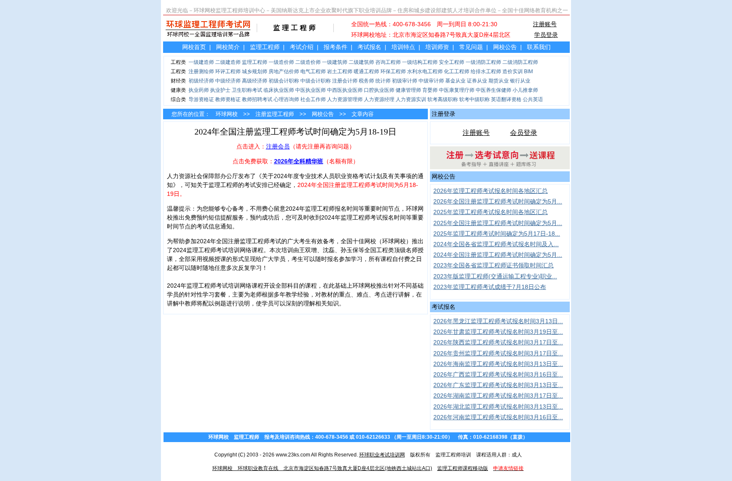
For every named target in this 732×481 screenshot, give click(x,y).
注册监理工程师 (274, 114)
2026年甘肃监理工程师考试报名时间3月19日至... (498, 331)
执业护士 (220, 90)
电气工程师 (313, 71)
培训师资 (437, 47)
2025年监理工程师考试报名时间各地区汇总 (490, 212)
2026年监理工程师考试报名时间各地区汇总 (490, 190)
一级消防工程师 (483, 62)
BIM (528, 71)
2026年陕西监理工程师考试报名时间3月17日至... (498, 342)
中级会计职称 (315, 81)
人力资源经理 (379, 99)
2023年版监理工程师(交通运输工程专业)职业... (495, 276)
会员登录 (523, 132)
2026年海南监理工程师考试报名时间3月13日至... (498, 363)
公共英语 (533, 99)
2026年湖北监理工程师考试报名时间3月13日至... (498, 406)
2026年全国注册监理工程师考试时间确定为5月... (497, 201)
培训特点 (403, 47)
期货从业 (498, 81)
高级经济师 (254, 81)
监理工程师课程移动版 (462, 468)
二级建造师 (228, 62)
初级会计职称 (284, 81)
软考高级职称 (442, 99)
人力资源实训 (411, 99)
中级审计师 (431, 81)
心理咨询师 (286, 99)
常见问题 (471, 47)
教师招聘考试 (257, 99)
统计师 (383, 81)
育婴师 (430, 90)
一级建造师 (201, 62)
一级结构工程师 (420, 62)
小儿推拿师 (525, 90)
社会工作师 (313, 99)
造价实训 (512, 71)
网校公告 (505, 47)
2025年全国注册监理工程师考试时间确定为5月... (497, 223)
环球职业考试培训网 (382, 455)
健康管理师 (408, 90)
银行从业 (520, 81)
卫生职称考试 (247, 90)
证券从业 (477, 81)
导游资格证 (201, 99)
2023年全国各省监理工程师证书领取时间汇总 (493, 265)
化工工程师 (456, 71)
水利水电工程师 (425, 71)
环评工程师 (228, 71)
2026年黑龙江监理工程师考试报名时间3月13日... (498, 321)
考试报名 (369, 47)
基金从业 (455, 81)
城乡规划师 (254, 71)
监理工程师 (265, 47)
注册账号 (545, 24)
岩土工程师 (339, 71)
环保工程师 (393, 71)
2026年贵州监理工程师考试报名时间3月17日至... (498, 353)
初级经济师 (201, 81)
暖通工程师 (366, 71)
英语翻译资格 (506, 99)
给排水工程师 (486, 71)
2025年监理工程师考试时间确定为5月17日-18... (496, 233)
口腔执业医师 (379, 90)
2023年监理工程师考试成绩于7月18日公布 (489, 286)
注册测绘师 (201, 71)
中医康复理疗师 (456, 90)
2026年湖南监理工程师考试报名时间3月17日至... (498, 395)
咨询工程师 (388, 62)
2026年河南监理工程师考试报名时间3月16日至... (498, 417)
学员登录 (546, 34)
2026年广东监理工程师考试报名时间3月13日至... (498, 385)
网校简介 (228, 47)
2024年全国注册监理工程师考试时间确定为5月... (497, 254)
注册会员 (278, 146)
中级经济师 (228, 81)
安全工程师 (451, 62)
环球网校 (227, 114)
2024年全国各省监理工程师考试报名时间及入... (496, 244)
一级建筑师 (334, 62)
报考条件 (335, 47)
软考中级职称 (474, 99)
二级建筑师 (361, 62)
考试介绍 (301, 47)
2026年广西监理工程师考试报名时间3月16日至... (498, 374)
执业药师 (199, 90)
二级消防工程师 (520, 62)
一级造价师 (281, 62)
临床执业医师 (278, 90)
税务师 (366, 81)
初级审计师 (404, 81)
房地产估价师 (284, 71)
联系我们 (539, 47)
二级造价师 (308, 62)
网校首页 (194, 47)
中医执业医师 (310, 90)
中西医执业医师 (345, 90)
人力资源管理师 (345, 99)
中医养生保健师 (493, 90)
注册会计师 (345, 81)
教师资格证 (228, 99)
